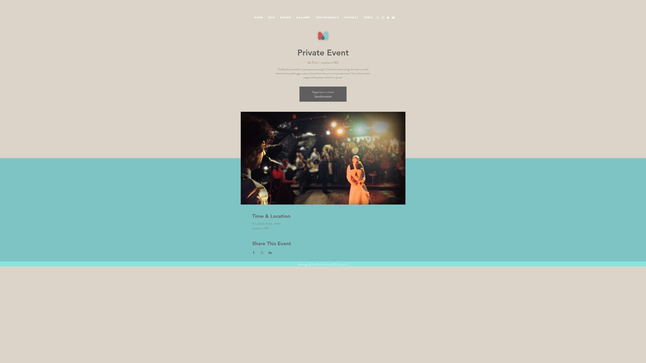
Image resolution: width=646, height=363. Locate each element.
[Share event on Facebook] (253, 252)
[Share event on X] (262, 252)
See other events (323, 96)
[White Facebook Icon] (377, 17)
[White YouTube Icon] (393, 17)
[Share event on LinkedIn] (270, 252)
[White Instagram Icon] (383, 17)
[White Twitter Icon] (388, 17)
